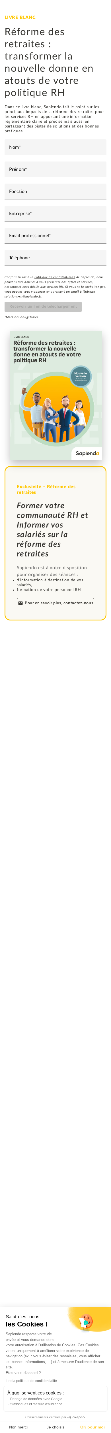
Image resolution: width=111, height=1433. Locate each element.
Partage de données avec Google (36, 1399)
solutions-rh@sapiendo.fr (23, 296)
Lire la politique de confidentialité (31, 1381)
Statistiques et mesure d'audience (36, 1404)
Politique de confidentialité (54, 277)
